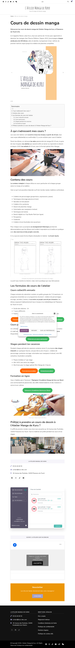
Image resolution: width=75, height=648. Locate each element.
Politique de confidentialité (38, 334)
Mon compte (41, 616)
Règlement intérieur (44, 619)
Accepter (24, 330)
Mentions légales (47, 334)
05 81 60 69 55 (17, 466)
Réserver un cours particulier (37, 339)
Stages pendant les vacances (23, 121)
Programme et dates (29, 371)
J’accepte (37, 563)
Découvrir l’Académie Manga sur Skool (37, 390)
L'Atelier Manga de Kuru (37, 8)
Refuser (34, 330)
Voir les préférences (47, 330)
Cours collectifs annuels (22, 117)
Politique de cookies (28, 334)
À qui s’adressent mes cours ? (22, 111)
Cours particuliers (20, 119)
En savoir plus (40, 502)
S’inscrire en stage (47, 371)
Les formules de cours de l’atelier (23, 115)
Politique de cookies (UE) (45, 634)
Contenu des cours (18, 113)
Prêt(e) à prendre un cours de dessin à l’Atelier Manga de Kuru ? (32, 125)
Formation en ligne (21, 123)
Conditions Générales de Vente (47, 623)
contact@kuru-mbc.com (20, 469)
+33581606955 (19, 519)
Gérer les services (24, 326)
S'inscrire (37, 596)
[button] (54, 313)
